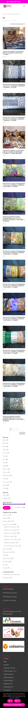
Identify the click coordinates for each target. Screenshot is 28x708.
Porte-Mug (6, 561)
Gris (4, 462)
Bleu (4, 446)
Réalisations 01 (8, 683)
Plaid (4, 555)
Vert (4, 488)
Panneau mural (7, 552)
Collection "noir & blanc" (11, 539)
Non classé (6, 549)
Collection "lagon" (9, 536)
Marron (5, 469)
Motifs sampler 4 (9, 677)
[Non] (26, 700)
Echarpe (5, 518)
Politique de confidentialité (13, 705)
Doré (4, 456)
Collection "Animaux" (10, 527)
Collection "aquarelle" (10, 530)
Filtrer (6, 507)
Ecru (4, 459)
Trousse (5, 568)
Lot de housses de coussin (11, 546)
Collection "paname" (10, 542)
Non (16, 701)
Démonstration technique (10, 574)
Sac (4, 565)
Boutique (6, 665)
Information (6, 577)
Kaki (4, 466)
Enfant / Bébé (7, 521)
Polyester (5, 498)
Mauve (5, 472)
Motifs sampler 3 (9, 674)
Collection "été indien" (10, 533)
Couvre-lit (6, 515)
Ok (9, 701)
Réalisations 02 (8, 687)
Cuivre (5, 453)
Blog (5, 661)
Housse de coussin (8, 524)
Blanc (4, 443)
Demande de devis (9, 668)
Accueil (5, 14)
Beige (4, 440)
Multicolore (6, 475)
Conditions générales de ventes (12, 611)
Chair (4, 449)
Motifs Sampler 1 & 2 (10, 671)
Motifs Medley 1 (8, 680)
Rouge (4, 485)
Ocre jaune (6, 482)
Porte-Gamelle (7, 558)
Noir (4, 479)
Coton (4, 495)
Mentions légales (8, 614)
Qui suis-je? (7, 690)
